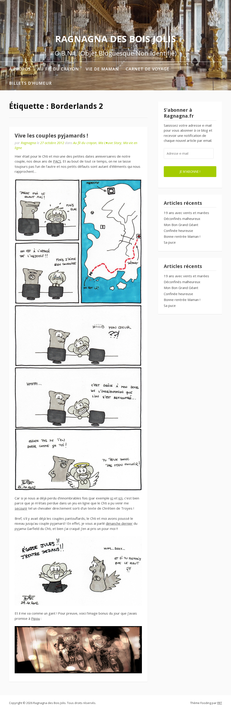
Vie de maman (102, 69)
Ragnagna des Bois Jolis (115, 39)
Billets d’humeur (30, 83)
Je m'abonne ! (190, 171)
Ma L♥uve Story (109, 142)
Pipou (35, 618)
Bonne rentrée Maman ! (182, 236)
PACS (57, 161)
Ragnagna (28, 142)
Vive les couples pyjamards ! (51, 136)
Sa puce (170, 242)
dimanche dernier (119, 523)
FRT (219, 703)
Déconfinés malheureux (182, 218)
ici (111, 498)
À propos (20, 69)
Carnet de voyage (147, 69)
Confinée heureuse (178, 230)
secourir (21, 508)
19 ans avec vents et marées (186, 212)
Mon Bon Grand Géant (181, 224)
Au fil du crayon (58, 69)
